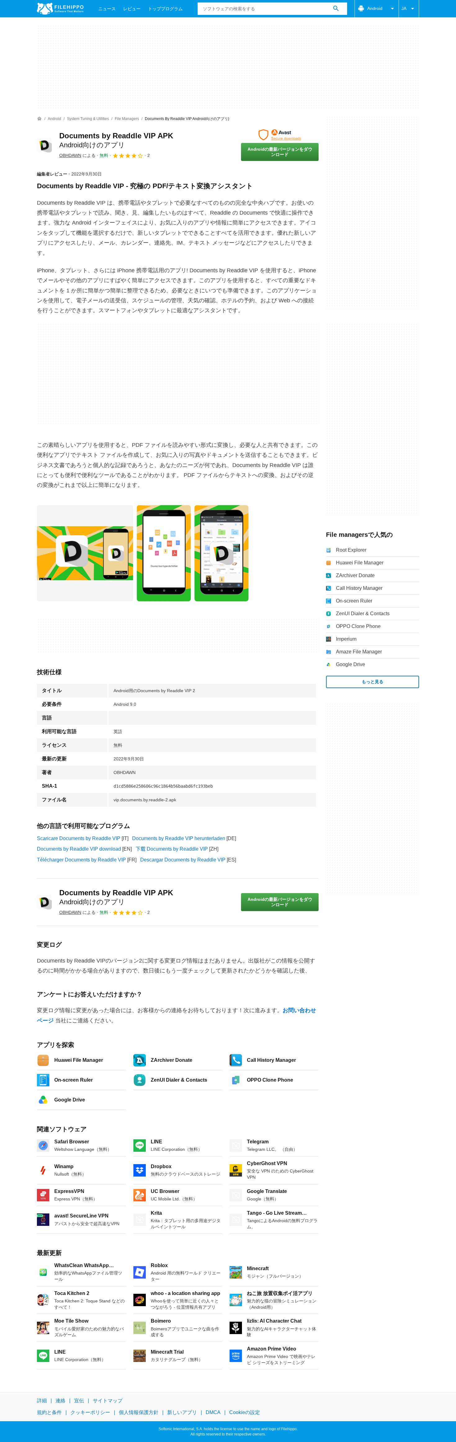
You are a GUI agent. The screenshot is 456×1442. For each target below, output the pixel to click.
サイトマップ (108, 1400)
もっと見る (372, 681)
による (77, 155)
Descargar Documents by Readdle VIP (183, 859)
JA (403, 8)
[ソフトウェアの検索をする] (336, 8)
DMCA (213, 1412)
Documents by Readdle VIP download (79, 849)
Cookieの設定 (244, 1412)
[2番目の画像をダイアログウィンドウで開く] (221, 553)
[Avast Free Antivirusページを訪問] (280, 134)
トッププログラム (165, 8)
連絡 (60, 1400)
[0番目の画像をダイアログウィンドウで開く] (85, 553)
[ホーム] (39, 119)
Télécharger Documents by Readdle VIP (81, 859)
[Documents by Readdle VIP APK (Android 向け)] (44, 145)
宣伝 (79, 1400)
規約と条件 (49, 1412)
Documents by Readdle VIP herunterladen (178, 838)
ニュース (107, 8)
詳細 (42, 1400)
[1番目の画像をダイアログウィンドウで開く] (164, 553)
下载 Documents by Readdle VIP (172, 849)
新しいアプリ (182, 1412)
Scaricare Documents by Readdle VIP (78, 838)
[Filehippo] (60, 8)
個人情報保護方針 (139, 1412)
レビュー (132, 8)
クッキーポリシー (90, 1412)
